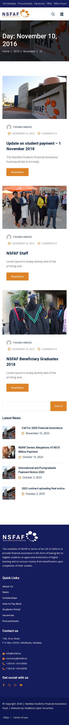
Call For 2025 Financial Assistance (42, 428)
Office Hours (60, 3)
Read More (17, 172)
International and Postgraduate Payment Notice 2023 (37, 470)
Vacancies (39, 3)
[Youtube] (21, 685)
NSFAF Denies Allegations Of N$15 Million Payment (39, 450)
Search (58, 406)
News (5, 592)
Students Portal (11, 609)
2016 (16, 51)
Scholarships (9, 3)
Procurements (25, 3)
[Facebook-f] (3, 685)
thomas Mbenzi (22, 126)
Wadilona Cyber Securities (39, 708)
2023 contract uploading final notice (43, 489)
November (29, 51)
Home (5, 51)
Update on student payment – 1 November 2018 (33, 146)
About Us (7, 586)
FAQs (49, 3)
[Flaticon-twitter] (9, 685)
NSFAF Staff (17, 253)
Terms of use (20, 717)
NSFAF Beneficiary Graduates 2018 (32, 361)
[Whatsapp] (15, 685)
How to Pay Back (12, 603)
